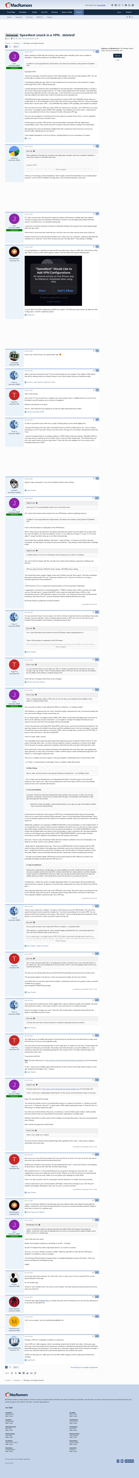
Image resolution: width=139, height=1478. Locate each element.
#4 (97, 246)
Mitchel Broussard (10, 1426)
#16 (97, 1000)
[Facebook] (116, 5)
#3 (97, 214)
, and (38, 946)
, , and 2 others (41, 382)
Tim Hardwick (73, 1426)
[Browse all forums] (127, 17)
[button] (22, 12)
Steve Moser (8, 1447)
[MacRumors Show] (112, 5)
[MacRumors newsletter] (133, 5)
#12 (97, 660)
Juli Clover (8, 1419)
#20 (97, 1200)
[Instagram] (119, 5)
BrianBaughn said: (32, 1225)
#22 (97, 1272)
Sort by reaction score (31, 38)
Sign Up (117, 56)
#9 (97, 478)
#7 (97, 390)
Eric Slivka (72, 1412)
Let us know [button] (101, 5)
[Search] (129, 17)
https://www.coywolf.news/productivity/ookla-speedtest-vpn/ (66, 1060)
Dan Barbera (8, 1440)
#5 (97, 351)
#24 (97, 1316)
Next (15, 46)
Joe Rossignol (74, 1419)
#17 (97, 1035)
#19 (97, 1154)
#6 (97, 370)
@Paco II (39, 1171)
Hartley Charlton (10, 1433)
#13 (97, 690)
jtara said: (29, 151)
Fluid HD (11, 1463)
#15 (97, 953)
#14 (97, 906)
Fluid (6, 1463)
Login (118, 60)
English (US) (129, 1461)
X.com (11, 1416)
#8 (97, 419)
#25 (97, 1336)
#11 (97, 612)
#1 (97, 51)
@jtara (46, 398)
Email (6, 1416)
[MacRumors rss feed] (129, 5)
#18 (97, 1080)
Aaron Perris (73, 1447)
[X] (123, 5)
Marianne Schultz (74, 1433)
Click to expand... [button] (61, 169)
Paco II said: (30, 664)
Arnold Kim (8, 1412)
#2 (97, 146)
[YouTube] (126, 5)
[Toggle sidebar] (132, 17)
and (35, 412)
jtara (8, 38)
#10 (97, 498)
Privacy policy (9, 1459)
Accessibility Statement (22, 1459)
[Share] (93, 51)
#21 (97, 1220)
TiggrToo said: (30, 503)
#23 (97, 1297)
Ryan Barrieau (74, 1440)
